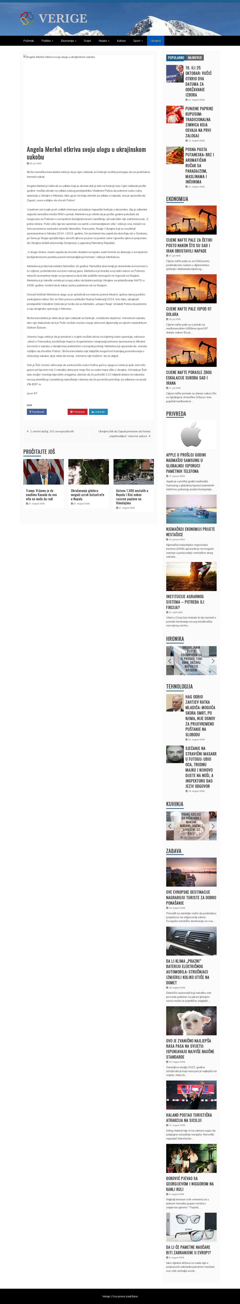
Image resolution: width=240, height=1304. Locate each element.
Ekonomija (67, 40)
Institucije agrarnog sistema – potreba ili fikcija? (185, 601)
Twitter (58, 411)
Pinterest (79, 411)
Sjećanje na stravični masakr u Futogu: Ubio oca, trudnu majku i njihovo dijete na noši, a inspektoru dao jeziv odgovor (201, 767)
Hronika (175, 638)
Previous (170, 660)
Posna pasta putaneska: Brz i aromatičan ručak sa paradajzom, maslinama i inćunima (200, 165)
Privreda (176, 413)
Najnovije (195, 57)
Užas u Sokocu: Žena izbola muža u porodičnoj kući (191, 658)
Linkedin (99, 411)
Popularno (176, 57)
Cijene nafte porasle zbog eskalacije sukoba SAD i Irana (189, 377)
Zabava (173, 850)
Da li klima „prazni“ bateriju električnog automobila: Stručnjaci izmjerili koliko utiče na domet (187, 971)
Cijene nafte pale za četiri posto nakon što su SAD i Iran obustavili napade (189, 245)
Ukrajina (156, 40)
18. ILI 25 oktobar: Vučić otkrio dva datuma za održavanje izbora (199, 81)
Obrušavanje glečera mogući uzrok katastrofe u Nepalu (87, 494)
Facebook (37, 411)
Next (213, 660)
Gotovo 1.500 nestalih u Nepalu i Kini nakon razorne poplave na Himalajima (132, 496)
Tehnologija (179, 686)
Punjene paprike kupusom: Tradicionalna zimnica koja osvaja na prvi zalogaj (199, 122)
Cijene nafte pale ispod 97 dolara (189, 311)
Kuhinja (174, 803)
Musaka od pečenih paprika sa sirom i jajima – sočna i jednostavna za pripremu (191, 824)
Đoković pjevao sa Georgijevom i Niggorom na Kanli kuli (190, 1183)
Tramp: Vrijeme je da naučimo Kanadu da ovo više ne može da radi (41, 494)
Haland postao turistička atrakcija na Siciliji (189, 1117)
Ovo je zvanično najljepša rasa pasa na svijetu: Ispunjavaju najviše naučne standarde (190, 1049)
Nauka (103, 40)
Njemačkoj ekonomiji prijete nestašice (190, 531)
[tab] (176, 58)
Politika (46, 40)
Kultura (121, 40)
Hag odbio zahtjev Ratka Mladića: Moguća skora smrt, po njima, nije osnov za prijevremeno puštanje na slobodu (200, 715)
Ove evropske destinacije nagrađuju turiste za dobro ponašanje (191, 897)
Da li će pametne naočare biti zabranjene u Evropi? (188, 1249)
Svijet (87, 40)
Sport (136, 40)
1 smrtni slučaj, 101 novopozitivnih (52, 431)
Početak (28, 40)
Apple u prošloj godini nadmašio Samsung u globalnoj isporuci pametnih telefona (186, 463)
